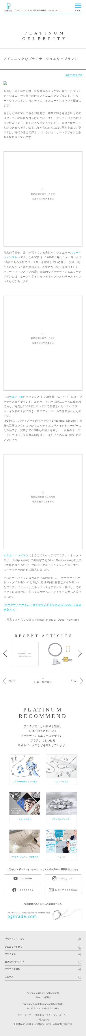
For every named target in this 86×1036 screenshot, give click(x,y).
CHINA (45, 1008)
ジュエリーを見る (13, 947)
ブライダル (10, 954)
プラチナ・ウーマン (14, 939)
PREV (11, 680)
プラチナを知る (12, 969)
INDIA (30, 1008)
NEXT (74, 680)
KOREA (55, 1008)
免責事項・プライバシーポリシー (51, 1015)
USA (38, 1008)
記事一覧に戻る (43, 682)
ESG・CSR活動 (43, 997)
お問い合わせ (43, 1019)
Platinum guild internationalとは (42, 993)
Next (81, 655)
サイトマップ (24, 1015)
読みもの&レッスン (14, 962)
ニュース (9, 977)
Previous (8, 655)
